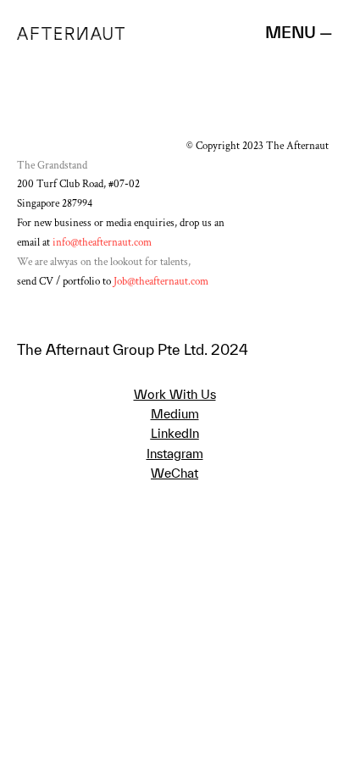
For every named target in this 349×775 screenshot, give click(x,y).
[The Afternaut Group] (71, 32)
